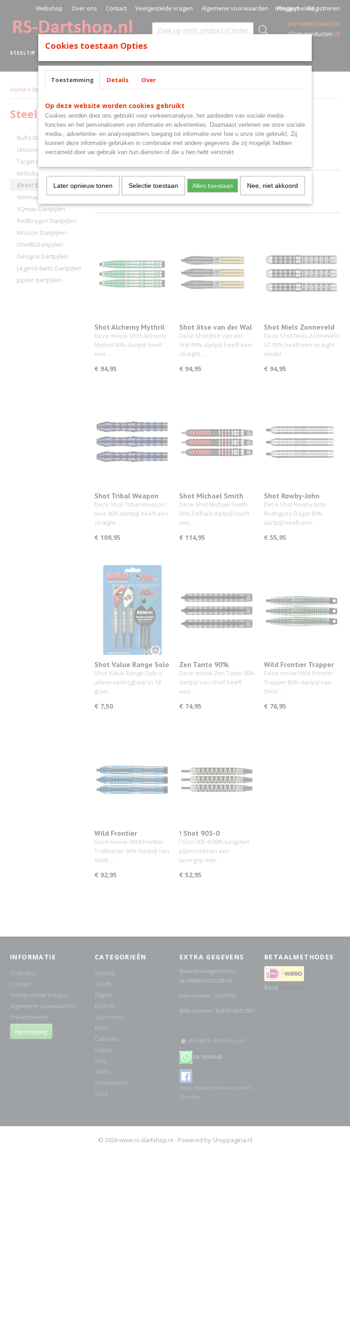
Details (118, 80)
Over (148, 80)
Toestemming (72, 80)
